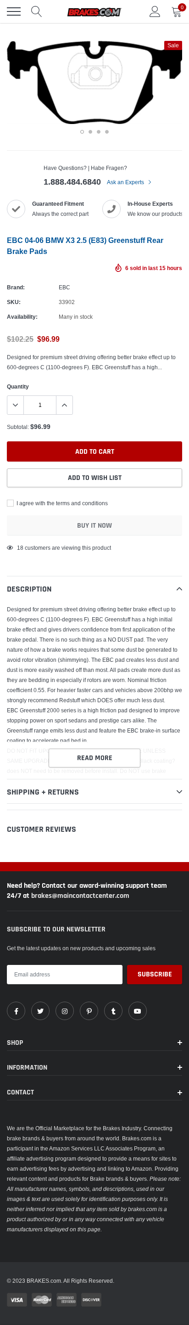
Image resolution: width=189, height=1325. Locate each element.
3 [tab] (98, 132)
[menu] (14, 11)
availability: (22, 316)
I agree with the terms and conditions (61, 503)
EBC (64, 287)
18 (20, 547)
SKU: (14, 302)
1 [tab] (82, 132)
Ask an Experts (126, 182)
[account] (155, 11)
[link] (16, 1011)
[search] (36, 11)
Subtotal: (18, 426)
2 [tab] (90, 132)
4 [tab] (107, 132)
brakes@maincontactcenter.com (80, 896)
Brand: (16, 287)
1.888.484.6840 (72, 181)
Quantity (18, 386)
